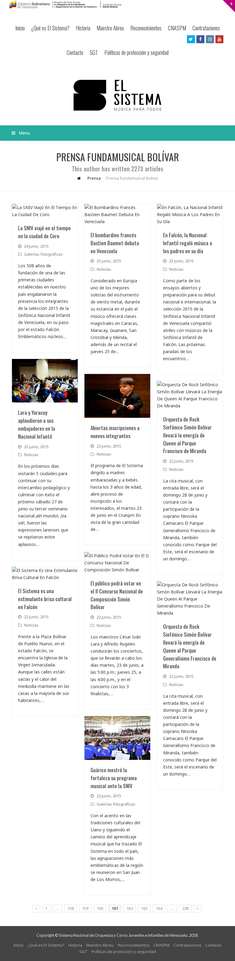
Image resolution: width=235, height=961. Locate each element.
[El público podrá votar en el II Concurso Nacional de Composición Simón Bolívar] (117, 562)
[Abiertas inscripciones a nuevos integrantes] (117, 396)
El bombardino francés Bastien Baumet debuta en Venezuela (115, 243)
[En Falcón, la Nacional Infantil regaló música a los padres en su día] (190, 214)
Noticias (104, 269)
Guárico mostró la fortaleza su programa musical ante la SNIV (114, 778)
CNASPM (177, 28)
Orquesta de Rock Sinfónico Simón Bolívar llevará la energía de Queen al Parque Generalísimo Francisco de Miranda (189, 646)
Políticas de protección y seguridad (136, 52)
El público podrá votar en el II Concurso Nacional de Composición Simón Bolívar (117, 595)
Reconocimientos (146, 28)
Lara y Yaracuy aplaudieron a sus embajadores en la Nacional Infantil (36, 424)
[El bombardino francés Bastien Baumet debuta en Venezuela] (117, 214)
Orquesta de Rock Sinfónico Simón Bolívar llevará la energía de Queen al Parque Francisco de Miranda (187, 435)
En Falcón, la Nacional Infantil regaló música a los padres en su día (187, 243)
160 (100, 908)
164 (159, 908)
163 (144, 908)
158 (70, 908)
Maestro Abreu (110, 28)
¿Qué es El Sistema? (50, 28)
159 (85, 908)
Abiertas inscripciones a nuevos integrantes (115, 432)
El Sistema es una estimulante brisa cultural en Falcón (45, 599)
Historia (83, 28)
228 (185, 908)
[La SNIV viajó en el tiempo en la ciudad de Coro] (45, 211)
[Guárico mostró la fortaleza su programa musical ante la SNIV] (117, 738)
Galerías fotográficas (43, 254)
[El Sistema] (117, 95)
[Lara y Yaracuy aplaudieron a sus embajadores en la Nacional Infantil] (45, 381)
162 (129, 908)
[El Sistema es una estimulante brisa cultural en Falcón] (45, 574)
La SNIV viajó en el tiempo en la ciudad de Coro (44, 232)
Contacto (75, 52)
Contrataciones (206, 28)
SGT (94, 52)
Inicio (20, 28)
